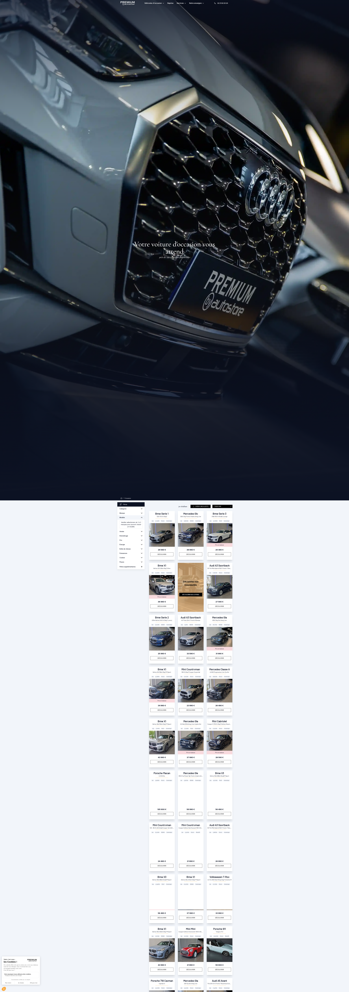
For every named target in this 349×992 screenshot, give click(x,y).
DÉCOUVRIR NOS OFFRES (190, 594)
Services (180, 3)
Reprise (170, 3)
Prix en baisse (219, 545)
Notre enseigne (195, 3)
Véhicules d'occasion (153, 3)
